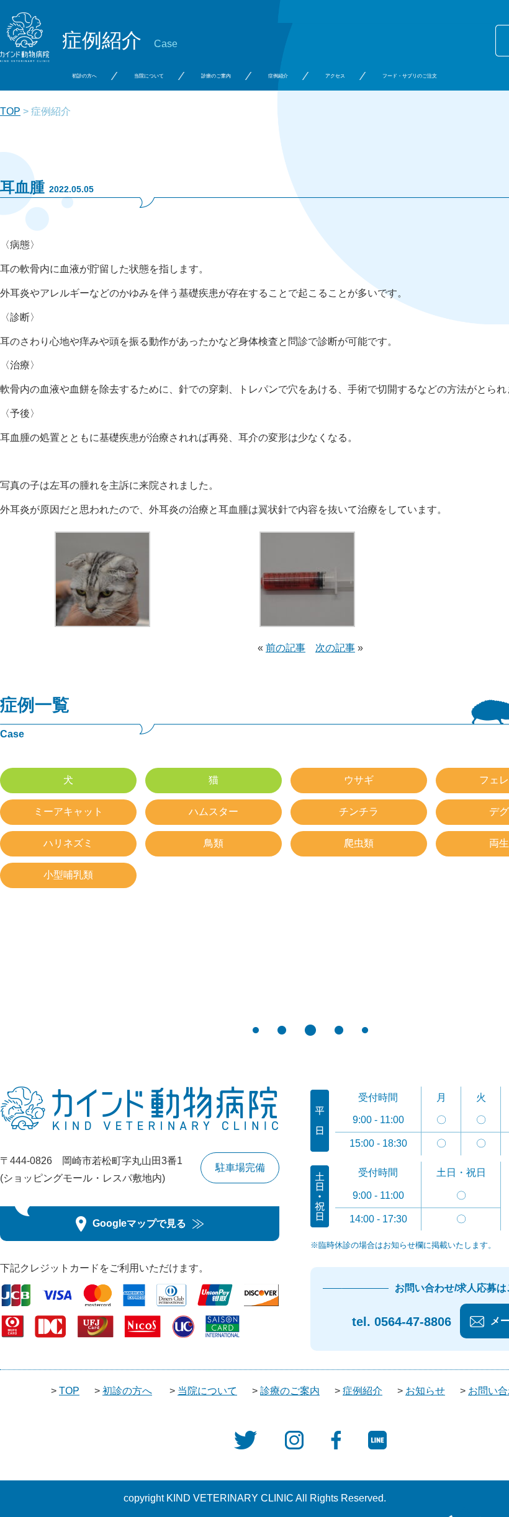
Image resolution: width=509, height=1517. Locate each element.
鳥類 (213, 843)
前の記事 (285, 648)
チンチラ (359, 811)
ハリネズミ (68, 843)
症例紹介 (278, 76)
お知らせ (425, 1391)
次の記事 (335, 648)
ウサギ (359, 780)
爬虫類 (359, 843)
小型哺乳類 (68, 875)
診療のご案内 (216, 76)
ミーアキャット (68, 811)
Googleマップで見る (139, 1223)
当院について (149, 76)
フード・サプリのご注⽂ (409, 76)
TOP (10, 111)
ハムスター (213, 811)
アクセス (335, 76)
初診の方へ (84, 76)
